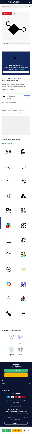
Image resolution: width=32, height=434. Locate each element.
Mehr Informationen (19, 69)
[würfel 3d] (9, 196)
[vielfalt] (9, 255)
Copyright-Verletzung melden (12, 413)
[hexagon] (23, 166)
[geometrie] (23, 299)
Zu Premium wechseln (16, 375)
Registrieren (16, 406)
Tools (3, 383)
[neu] (9, 269)
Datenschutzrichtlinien (11, 411)
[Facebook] (8, 397)
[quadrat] (9, 240)
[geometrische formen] (9, 152)
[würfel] (23, 240)
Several (14, 102)
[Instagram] (19, 397)
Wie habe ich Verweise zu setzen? (10, 91)
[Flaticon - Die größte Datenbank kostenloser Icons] (14, 2)
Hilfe (3, 387)
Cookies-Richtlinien (22, 411)
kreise (9, 110)
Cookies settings (24, 413)
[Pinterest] (16, 397)
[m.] (23, 284)
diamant (22, 110)
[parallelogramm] (23, 313)
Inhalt (3, 380)
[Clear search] (22, 6)
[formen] (9, 181)
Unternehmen (6, 390)
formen (4, 110)
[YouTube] (23, 397)
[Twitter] (12, 397)
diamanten (15, 110)
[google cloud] (9, 284)
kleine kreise (5, 113)
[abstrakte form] (23, 181)
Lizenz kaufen (16, 72)
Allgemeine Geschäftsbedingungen (16, 409)
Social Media (16, 393)
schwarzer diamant (15, 113)
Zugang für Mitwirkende (16, 371)
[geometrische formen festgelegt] (9, 166)
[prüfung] (23, 152)
